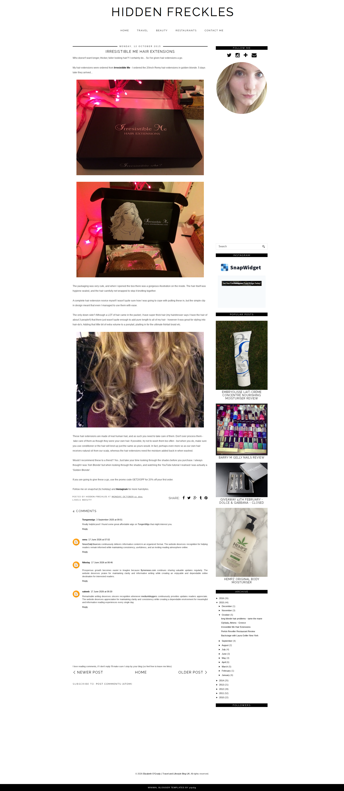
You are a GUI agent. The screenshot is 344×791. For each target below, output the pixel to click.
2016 (222, 598)
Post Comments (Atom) (114, 683)
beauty (87, 500)
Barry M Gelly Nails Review (242, 457)
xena (84, 539)
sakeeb (86, 591)
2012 (222, 689)
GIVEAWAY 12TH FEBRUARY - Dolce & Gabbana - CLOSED (241, 501)
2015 (222, 602)
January (226, 675)
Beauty (162, 30)
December (227, 606)
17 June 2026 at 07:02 (99, 539)
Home (124, 30)
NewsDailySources (91, 544)
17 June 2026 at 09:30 (101, 591)
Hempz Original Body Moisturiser (241, 581)
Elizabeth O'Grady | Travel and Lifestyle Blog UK (166, 773)
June (224, 654)
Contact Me (214, 30)
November (227, 610)
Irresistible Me (122, 67)
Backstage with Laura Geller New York (239, 635)
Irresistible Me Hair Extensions (236, 627)
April (224, 662)
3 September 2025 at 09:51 (109, 519)
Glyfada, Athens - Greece (233, 623)
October (226, 615)
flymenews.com (148, 570)
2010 (222, 697)
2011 (222, 693)
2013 (222, 684)
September (227, 641)
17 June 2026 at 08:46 (102, 562)
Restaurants (186, 30)
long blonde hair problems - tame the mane (241, 618)
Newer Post (90, 672)
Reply (85, 529)
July (224, 649)
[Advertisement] (242, 179)
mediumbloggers (149, 596)
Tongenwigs (88, 519)
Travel (142, 30)
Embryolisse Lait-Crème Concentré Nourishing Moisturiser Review (242, 395)
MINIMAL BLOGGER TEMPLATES (166, 787)
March (225, 666)
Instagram (122, 489)
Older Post (190, 672)
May (224, 658)
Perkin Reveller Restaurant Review (238, 631)
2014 (222, 680)
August (225, 645)
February (226, 671)
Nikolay (86, 562)
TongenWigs (144, 524)
